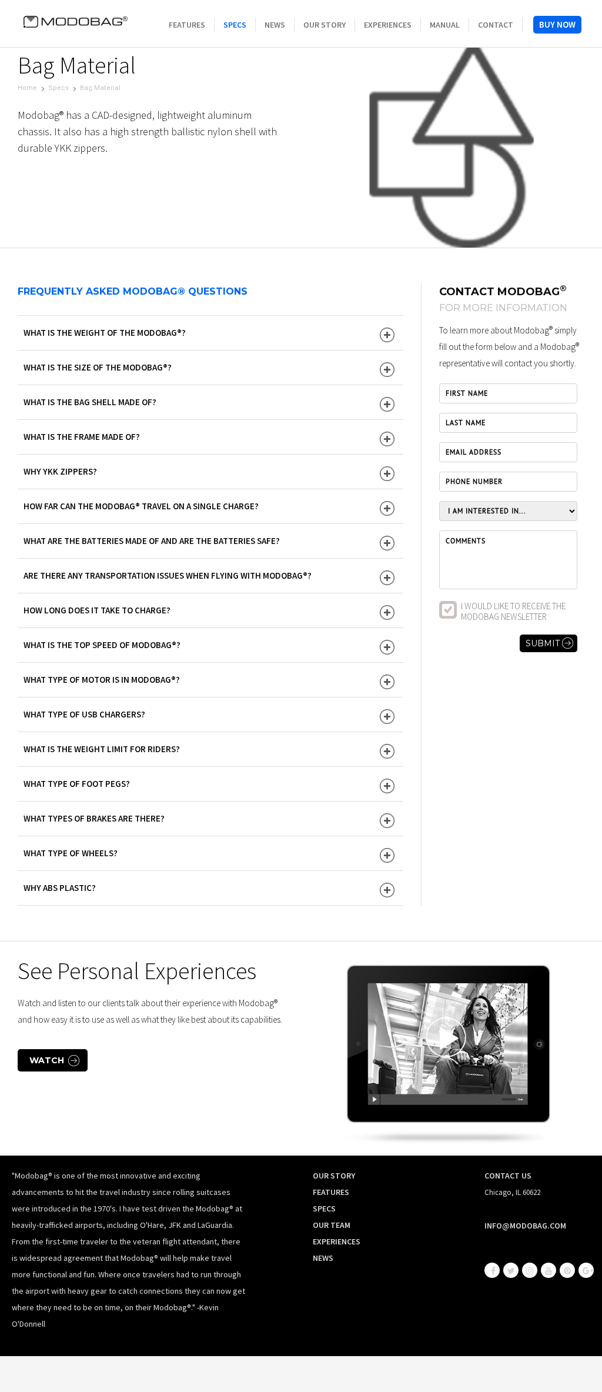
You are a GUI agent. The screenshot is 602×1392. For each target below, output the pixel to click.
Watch (46, 1060)
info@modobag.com (525, 1225)
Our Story (324, 24)
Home (27, 88)
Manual (445, 24)
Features (187, 24)
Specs (234, 24)
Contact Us (507, 1175)
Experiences (388, 24)
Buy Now (557, 24)
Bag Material (100, 88)
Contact (495, 24)
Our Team (331, 1225)
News (275, 24)
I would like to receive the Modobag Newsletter (513, 611)
